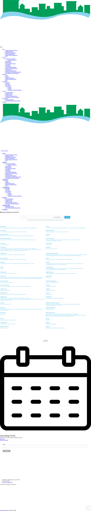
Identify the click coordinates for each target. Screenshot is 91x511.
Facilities (2, 262)
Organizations (3, 296)
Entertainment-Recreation (52, 253)
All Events (2, 438)
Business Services (4, 234)
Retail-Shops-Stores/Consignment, (79, 315)
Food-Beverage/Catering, (61, 268)
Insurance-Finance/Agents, (5, 286)
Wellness (48, 326)
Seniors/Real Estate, (4, 320)
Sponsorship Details (9, 99)
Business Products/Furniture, (51, 231)
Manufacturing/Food (22, 294)
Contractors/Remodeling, (26, 249)
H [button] (39, 220)
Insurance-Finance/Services (25, 286)
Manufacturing (3, 293)
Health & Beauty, (61, 273)
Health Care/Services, (13, 277)
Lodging (48, 289)
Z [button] (62, 220)
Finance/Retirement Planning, (52, 264)
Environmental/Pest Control (20, 259)
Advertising (3, 226)
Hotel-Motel (48, 276)
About (4, 57)
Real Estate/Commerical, (28, 309)
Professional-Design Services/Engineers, (54, 304)
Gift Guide (7, 82)
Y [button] (61, 220)
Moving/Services (49, 294)
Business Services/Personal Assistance (26, 235)
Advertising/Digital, (24, 227)
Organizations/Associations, (25, 298)
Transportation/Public (11, 323)
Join (3, 49)
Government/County (12, 273)
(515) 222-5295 (4, 150)
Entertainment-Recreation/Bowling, (80, 254)
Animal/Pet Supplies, (62, 227)
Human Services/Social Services (6, 282)
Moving (47, 293)
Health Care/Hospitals (37, 278)
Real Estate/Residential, (38, 309)
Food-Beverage (49, 267)
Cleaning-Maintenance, (5, 239)
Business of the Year (12, 60)
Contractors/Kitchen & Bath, (18, 250)
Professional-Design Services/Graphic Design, (71, 304)
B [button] (31, 220)
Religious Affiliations (50, 307)
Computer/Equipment (4, 244)
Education (48, 247)
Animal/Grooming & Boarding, (52, 227)
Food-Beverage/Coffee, (71, 268)
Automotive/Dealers (22, 231)
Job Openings (8, 85)
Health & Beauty (49, 272)
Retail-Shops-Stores (50, 312)
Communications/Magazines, (52, 239)
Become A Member (4, 440)
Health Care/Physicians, (16, 278)
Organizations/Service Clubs (6, 300)
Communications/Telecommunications (53, 240)
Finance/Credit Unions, (78, 263)
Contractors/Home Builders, (6, 249)
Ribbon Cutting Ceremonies (11, 55)
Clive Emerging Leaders (10, 63)
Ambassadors (8, 61)
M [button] (45, 220)
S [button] (53, 220)
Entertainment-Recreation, (67, 254)
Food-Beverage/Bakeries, (51, 268)
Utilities (47, 322)
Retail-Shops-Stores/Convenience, (52, 315)
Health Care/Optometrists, (5, 278)
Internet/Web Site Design (51, 286)
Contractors (3, 247)
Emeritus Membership (10, 54)
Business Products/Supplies (63, 231)
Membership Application (10, 52)
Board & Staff (8, 62)
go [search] (67, 217)
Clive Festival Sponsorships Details (12, 100)
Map (6, 80)
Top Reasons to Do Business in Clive (13, 72)
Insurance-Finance (4, 285)
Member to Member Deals (10, 79)
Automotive (3, 230)
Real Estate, (2, 309)
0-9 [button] (28, 220)
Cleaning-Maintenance (5, 238)
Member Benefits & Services (11, 50)
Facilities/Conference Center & (28, 263)
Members (5, 74)
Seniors (2, 318)
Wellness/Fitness (62, 327)
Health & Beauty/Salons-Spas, (52, 273)
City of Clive (8, 86)
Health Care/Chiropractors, (26, 278)
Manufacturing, (14, 294)
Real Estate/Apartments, (10, 309)
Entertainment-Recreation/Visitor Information (71, 255)
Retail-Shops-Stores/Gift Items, (66, 315)
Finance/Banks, (49, 263)
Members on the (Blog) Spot (11, 68)
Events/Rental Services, (59, 259)
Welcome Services (4, 326)
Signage (47, 318)
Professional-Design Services (52, 302)
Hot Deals (7, 84)
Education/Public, (49, 248)
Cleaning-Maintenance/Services (29, 239)
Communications (50, 238)
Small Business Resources (10, 70)
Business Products (50, 230)
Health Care (3, 276)
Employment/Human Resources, (6, 254)
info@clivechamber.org (8, 482)
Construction (49, 243)
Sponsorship (5, 98)
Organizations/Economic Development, (25, 299)
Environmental (3, 258)
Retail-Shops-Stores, (50, 314)
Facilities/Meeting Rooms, (17, 263)
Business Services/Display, (13, 235)
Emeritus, (48, 282)
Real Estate (3, 307)
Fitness (2, 267)
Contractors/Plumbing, (32, 248)
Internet (48, 285)
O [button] (48, 220)
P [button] (49, 220)
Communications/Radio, (75, 239)
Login (6, 75)
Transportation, (3, 323)
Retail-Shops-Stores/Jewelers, (72, 314)
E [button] (35, 220)
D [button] (34, 220)
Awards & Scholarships (10, 58)
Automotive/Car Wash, (13, 231)
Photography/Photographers (57, 298)
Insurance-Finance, (15, 286)
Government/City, (4, 273)
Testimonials (8, 66)
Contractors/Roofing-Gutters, (6, 248)
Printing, (2, 304)
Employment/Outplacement (19, 254)
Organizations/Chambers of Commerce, (8, 299)
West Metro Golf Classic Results (12, 73)
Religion (10, 87)
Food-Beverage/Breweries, (51, 269)
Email (4, 444)
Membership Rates (9, 51)
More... (26, 250)
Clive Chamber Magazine (10, 67)
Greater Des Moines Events (11, 96)
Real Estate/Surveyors (4, 310)
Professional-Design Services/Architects (54, 305)
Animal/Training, (73, 227)
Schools (9, 88)
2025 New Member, (4, 298)
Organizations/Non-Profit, (13, 298)
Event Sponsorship (9, 92)
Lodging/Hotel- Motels (50, 290)
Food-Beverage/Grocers (62, 269)
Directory (7, 76)
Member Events (8, 94)
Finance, (63, 263)
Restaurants (3, 312)
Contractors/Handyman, (37, 249)
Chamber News (8, 69)
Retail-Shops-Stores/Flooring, (60, 314)
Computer (2, 243)
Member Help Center (9, 78)
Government (3, 272)
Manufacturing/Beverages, (5, 294)
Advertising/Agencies (32, 227)
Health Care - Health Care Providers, (25, 277)
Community (5, 81)
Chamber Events (8, 93)
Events (4, 91)
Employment (3, 253)
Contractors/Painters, (16, 249)
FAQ (6, 56)
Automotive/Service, (4, 231)
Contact (4, 102)
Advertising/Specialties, (5, 227)
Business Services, (3, 235)
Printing (2, 302)
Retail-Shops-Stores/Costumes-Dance (66, 316)
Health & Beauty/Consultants (71, 273)
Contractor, (15, 248)
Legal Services (3, 289)
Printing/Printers (7, 304)
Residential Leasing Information (14, 90)
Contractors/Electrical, (22, 248)
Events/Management (69, 259)
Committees (7, 64)
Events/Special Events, (50, 259)
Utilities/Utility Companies (51, 323)
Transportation (3, 322)
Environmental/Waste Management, (7, 259)
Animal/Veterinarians (81, 227)
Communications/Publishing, (64, 239)
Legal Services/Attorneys (5, 290)
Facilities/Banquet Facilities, (5, 263)
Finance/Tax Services (62, 264)
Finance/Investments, (56, 263)
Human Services (4, 281)
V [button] (57, 220)
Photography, (48, 298)
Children (48, 234)
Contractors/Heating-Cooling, (6, 250)
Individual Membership (51, 281)
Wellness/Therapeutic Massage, (52, 327)
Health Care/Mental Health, (37, 277)
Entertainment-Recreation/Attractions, (53, 254)
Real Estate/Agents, (19, 309)
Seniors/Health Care (13, 320)
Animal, (68, 227)
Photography (49, 296)
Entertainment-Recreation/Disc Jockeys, (54, 255)
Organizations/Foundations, (38, 299)
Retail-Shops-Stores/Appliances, (52, 316)
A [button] (30, 220)
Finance (47, 262)
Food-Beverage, (80, 268)
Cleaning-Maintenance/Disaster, (16, 239)
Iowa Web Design (4, 510)
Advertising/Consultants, (15, 227)
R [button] (52, 220)
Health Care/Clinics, (4, 277)
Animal (47, 226)
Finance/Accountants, (69, 263)
